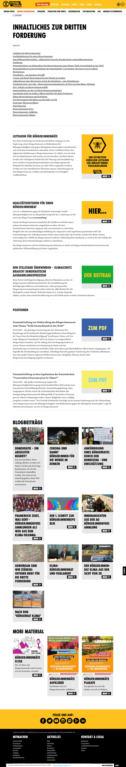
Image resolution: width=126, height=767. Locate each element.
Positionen (17, 62)
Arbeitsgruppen (18, 745)
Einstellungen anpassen (61, 765)
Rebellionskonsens (18, 757)
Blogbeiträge (18, 71)
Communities (17, 748)
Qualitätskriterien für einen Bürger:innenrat (33, 56)
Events (74, 4)
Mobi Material (19, 105)
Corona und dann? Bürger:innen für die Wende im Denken (39, 78)
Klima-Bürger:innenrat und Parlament (30, 96)
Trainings (15, 752)
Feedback (124, 571)
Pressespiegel (51, 760)
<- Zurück (17, 15)
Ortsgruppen (17, 743)
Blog (48, 741)
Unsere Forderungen (26, 11)
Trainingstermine (52, 755)
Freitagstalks (51, 750)
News (82, 4)
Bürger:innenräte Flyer (23, 109)
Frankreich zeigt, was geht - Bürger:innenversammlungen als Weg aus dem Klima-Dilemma (54, 84)
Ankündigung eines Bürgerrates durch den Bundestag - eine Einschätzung (46, 81)
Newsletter (50, 748)
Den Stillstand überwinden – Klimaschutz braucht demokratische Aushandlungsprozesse (53, 59)
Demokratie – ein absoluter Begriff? (29, 75)
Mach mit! (55, 4)
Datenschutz (85, 743)
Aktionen (65, 4)
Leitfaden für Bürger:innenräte (26, 53)
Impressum (84, 741)
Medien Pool (51, 757)
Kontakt (83, 748)
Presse (89, 4)
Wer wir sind (42, 4)
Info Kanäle (50, 743)
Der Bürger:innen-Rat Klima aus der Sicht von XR (35, 99)
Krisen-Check (9, 11)
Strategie (41, 11)
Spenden (98, 4)
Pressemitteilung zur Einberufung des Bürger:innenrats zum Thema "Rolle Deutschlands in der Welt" (58, 65)
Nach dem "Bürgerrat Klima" (26, 102)
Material (15, 750)
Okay (117, 765)
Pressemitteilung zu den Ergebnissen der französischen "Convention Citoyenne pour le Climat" (55, 68)
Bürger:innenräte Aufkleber (25, 112)
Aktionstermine (51, 752)
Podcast (49, 745)
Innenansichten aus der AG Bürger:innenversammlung (37, 90)
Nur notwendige (107, 765)
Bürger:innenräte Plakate (24, 115)
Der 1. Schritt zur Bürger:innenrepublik (30, 87)
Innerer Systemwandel (112, 11)
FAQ (99, 11)
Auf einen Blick (17, 741)
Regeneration (74, 11)
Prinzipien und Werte (57, 11)
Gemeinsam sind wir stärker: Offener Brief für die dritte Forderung (43, 93)
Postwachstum (89, 11)
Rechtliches (16, 755)
